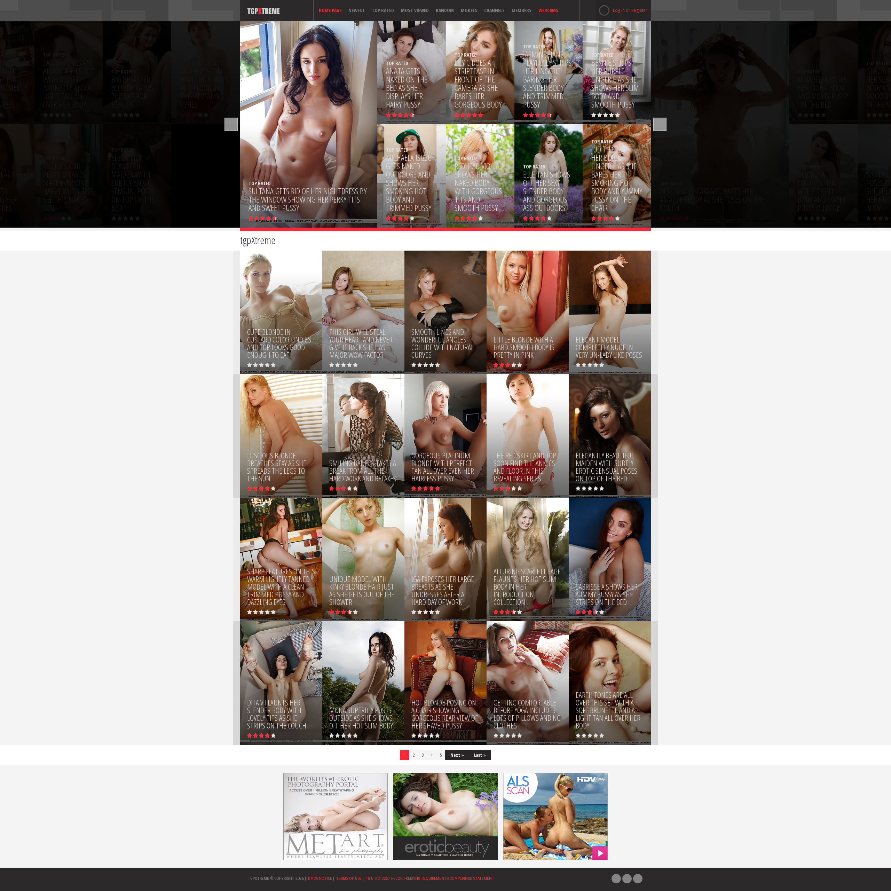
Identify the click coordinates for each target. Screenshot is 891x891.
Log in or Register (621, 10)
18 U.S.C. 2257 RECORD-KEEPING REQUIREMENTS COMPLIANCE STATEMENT (430, 878)
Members (521, 10)
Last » (480, 755)
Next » (457, 755)
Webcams (548, 10)
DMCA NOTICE (320, 878)
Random (445, 10)
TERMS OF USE (349, 878)
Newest (356, 10)
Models (469, 10)
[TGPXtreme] (276, 10)
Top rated (383, 10)
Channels (494, 10)
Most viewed (415, 10)
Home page (330, 10)
